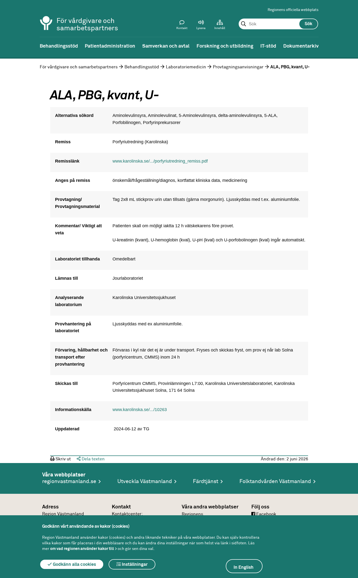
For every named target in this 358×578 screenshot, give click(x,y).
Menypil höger (350, 45)
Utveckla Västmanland (144, 481)
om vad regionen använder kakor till (82, 549)
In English (244, 567)
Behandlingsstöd (141, 67)
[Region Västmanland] (46, 16)
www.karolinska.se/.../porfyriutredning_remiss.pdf (160, 161)
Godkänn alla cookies (74, 564)
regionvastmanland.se (69, 481)
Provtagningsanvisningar (238, 67)
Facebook (265, 514)
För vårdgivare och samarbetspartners (79, 67)
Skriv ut (63, 459)
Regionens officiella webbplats (293, 10)
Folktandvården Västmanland (275, 481)
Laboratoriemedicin (186, 67)
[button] (201, 26)
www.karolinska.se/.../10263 (140, 409)
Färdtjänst (205, 481)
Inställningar (134, 564)
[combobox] (278, 24)
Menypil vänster (7, 45)
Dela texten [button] (93, 459)
